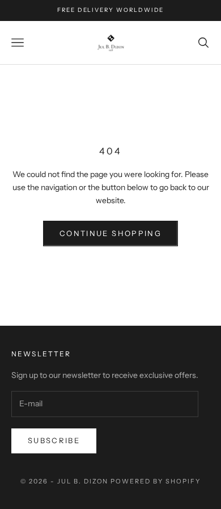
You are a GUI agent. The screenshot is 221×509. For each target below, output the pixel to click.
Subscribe (54, 440)
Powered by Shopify (155, 481)
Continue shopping (111, 233)
